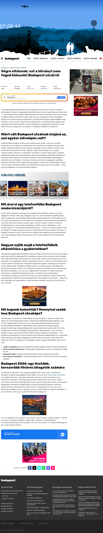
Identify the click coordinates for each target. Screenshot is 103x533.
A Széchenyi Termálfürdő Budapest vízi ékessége (37, 494)
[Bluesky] (39, 468)
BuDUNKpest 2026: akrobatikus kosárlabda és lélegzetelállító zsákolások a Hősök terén (64, 496)
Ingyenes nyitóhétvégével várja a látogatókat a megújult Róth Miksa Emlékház (87, 492)
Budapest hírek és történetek (18, 68)
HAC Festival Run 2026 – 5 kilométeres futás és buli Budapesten (63, 491)
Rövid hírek (44, 88)
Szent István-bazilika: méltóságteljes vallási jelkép (38, 513)
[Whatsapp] (44, 468)
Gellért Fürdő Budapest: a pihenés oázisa (38, 507)
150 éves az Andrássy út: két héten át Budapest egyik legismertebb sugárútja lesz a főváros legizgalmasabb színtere (89, 504)
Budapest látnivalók (57, 59)
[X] (34, 468)
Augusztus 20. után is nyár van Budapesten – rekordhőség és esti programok (87, 514)
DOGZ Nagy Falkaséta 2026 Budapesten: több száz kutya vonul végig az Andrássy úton (64, 507)
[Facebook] (30, 468)
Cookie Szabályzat (44, 523)
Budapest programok (90, 59)
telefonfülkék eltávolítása (56, 375)
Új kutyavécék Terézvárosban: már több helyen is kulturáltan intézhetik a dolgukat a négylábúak (89, 498)
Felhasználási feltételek (26, 523)
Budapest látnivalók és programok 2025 (12, 491)
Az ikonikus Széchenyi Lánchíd (35, 500)
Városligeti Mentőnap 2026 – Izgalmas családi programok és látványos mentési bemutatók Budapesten (64, 501)
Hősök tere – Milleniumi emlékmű (36, 510)
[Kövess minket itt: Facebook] (62, 434)
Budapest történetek (7, 498)
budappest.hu (5, 68)
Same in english (101, 58)
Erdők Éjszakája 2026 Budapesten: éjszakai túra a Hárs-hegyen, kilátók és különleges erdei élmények (64, 512)
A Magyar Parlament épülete (35, 491)
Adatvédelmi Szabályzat (7, 523)
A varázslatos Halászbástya (34, 498)
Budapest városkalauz (40, 59)
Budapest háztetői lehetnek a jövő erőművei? (87, 509)
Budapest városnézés (74, 59)
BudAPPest (12, 58)
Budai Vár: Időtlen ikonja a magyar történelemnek (36, 504)
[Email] (53, 468)
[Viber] (48, 468)
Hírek (28, 59)
